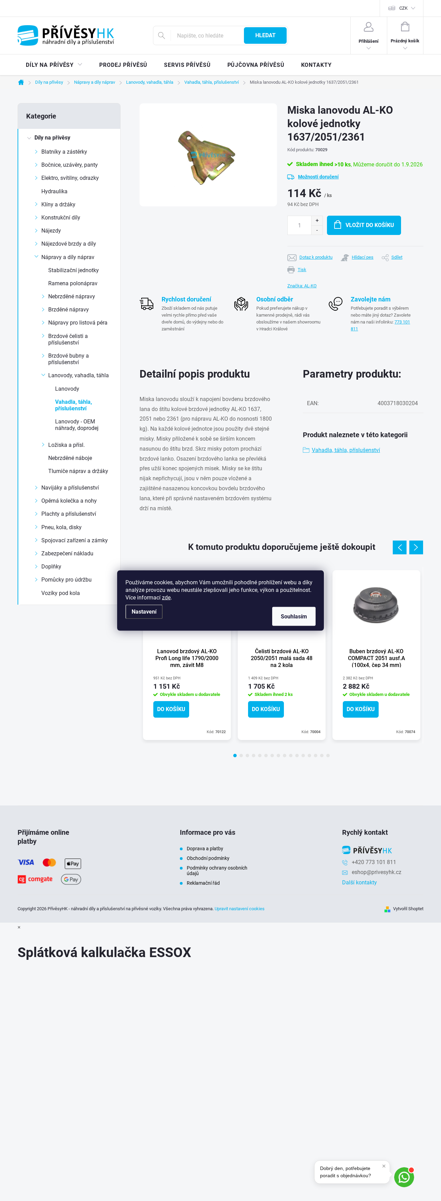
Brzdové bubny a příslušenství (68, 359)
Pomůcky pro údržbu (66, 579)
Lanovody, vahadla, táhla (78, 375)
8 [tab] (278, 755)
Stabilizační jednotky (73, 270)
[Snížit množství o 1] (316, 230)
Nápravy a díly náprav (67, 257)
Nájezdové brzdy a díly (68, 243)
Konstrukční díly (60, 217)
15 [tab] (322, 755)
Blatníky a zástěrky (64, 151)
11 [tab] (297, 755)
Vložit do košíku (370, 225)
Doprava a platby (205, 848)
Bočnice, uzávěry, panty (69, 165)
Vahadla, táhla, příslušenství (73, 405)
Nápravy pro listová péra (77, 322)
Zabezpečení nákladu (67, 553)
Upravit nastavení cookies (240, 908)
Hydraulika (54, 191)
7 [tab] (272, 755)
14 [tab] (315, 755)
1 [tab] (235, 755)
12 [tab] (303, 755)
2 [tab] (241, 755)
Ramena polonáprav (73, 283)
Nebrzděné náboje (70, 458)
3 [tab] (247, 755)
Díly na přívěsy (52, 137)
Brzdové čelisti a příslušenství (68, 339)
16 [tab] (328, 755)
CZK (403, 8)
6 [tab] (266, 755)
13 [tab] (309, 755)
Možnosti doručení (318, 176)
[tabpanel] (187, 655)
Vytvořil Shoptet (408, 908)
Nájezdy (51, 230)
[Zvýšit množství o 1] (316, 220)
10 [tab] (291, 755)
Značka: (302, 285)
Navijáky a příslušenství (70, 487)
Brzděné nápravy (68, 309)
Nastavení (144, 611)
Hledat (265, 35)
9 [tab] (284, 755)
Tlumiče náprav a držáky (78, 471)
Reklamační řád (203, 883)
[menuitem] (54, 65)
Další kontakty (359, 882)
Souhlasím (294, 616)
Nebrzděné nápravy (71, 296)
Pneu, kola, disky (61, 527)
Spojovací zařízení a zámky (74, 540)
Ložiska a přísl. (66, 445)
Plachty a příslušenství (68, 514)
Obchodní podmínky (208, 858)
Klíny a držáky (58, 204)
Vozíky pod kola (60, 593)
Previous (400, 547)
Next (416, 547)
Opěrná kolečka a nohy (69, 500)
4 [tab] (253, 755)
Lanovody (67, 389)
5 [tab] (259, 755)
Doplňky (51, 566)
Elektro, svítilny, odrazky (70, 178)
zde (166, 597)
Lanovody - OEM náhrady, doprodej (77, 424)
